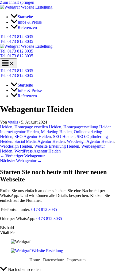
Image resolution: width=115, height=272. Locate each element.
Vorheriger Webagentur (22, 156)
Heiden (6, 127)
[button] (57, 36)
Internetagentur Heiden (19, 131)
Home (34, 260)
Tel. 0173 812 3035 (16, 41)
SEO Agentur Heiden (32, 136)
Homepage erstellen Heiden (37, 127)
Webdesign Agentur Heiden (90, 141)
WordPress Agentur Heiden (37, 151)
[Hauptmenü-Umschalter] (8, 63)
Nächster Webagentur (21, 160)
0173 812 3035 (43, 209)
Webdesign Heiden (16, 146)
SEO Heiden (64, 136)
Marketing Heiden (56, 131)
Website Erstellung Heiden (56, 146)
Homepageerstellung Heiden (87, 127)
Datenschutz (53, 260)
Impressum (76, 260)
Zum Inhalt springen (17, 2)
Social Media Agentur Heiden (39, 141)
